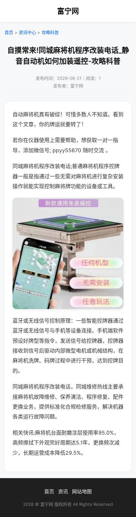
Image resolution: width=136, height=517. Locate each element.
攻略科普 (50, 32)
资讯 (63, 491)
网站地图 (82, 491)
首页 (9, 32)
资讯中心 (27, 32)
